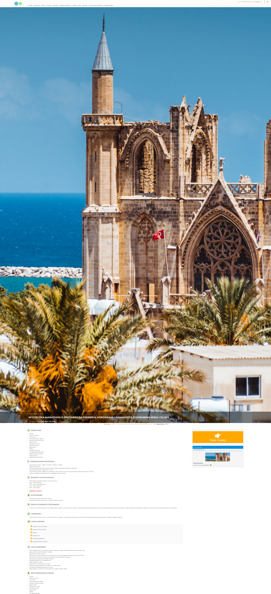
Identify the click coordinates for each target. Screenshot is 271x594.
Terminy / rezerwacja (218, 440)
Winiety (43, 5)
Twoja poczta (37, 5)
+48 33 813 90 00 (245, 2)
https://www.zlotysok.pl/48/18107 (201, 465)
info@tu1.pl (258, 2)
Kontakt (30, 5)
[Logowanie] (267, 2)
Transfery (74, 5)
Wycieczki (84, 5)
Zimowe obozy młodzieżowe (96, 5)
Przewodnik (55, 5)
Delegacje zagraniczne (65, 5)
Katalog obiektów (109, 5)
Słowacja (49, 5)
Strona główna (107, 424)
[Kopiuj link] (210, 465)
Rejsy (79, 5)
